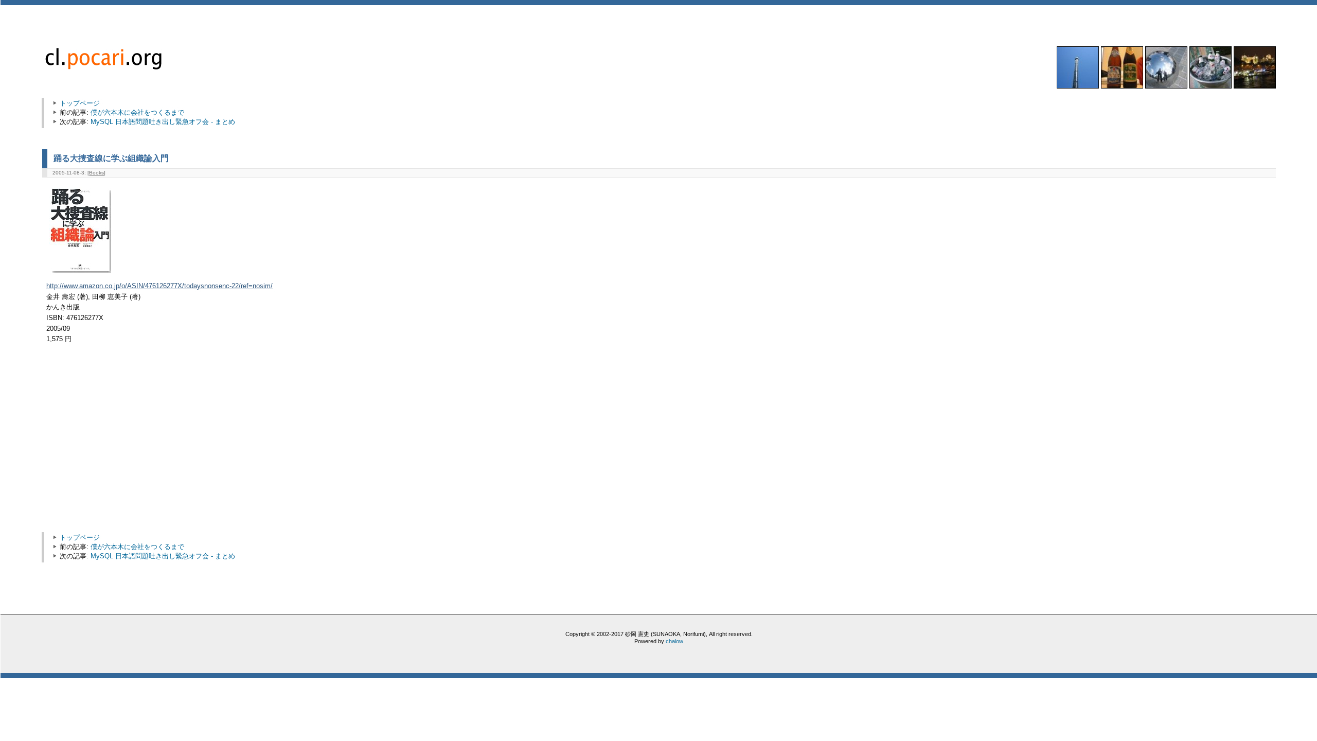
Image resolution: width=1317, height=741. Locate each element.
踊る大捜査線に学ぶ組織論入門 (111, 158)
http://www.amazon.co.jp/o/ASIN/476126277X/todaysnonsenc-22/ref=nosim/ (159, 286)
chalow (674, 641)
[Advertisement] (133, 443)
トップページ (80, 103)
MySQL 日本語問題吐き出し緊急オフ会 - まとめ (163, 122)
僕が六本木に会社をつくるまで (137, 112)
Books (96, 172)
